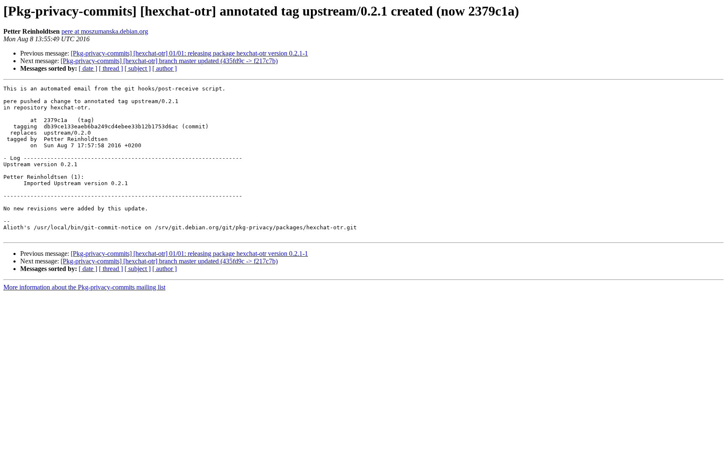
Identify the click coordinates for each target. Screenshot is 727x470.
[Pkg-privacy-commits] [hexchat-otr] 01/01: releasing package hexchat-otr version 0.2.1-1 (189, 53)
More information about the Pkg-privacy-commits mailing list (84, 287)
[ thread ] (111, 68)
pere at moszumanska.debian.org (104, 31)
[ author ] (164, 68)
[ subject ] (138, 68)
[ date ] (88, 68)
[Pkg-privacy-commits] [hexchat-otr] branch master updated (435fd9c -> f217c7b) (169, 60)
